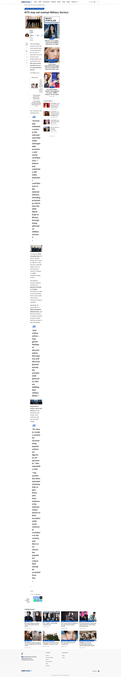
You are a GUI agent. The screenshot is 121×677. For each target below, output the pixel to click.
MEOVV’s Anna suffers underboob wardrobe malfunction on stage (52, 42)
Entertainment (65, 640)
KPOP (38, 8)
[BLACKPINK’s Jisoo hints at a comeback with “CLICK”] (46, 122)
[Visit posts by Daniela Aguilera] (27, 35)
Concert (27, 8)
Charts (48, 640)
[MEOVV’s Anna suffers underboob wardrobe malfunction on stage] (51, 31)
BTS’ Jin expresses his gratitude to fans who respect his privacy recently (69, 625)
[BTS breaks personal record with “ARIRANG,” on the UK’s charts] (51, 636)
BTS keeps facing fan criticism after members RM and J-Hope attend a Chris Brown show (87, 625)
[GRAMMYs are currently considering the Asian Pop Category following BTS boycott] (87, 636)
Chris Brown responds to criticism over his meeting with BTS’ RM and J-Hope (33, 644)
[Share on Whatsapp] (40, 35)
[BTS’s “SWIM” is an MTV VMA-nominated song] (51, 616)
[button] (78, 2)
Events (33, 8)
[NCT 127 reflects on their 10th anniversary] (46, 129)
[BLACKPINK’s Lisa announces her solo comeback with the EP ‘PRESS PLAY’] (46, 113)
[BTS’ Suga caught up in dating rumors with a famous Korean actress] (33, 616)
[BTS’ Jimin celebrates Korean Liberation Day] (69, 636)
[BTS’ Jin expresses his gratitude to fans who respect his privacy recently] (69, 616)
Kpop (39, 594)
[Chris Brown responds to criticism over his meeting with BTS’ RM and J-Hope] (33, 636)
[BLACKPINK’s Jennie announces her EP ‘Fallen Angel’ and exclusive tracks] (46, 105)
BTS (36, 594)
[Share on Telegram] (42, 35)
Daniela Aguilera (31, 31)
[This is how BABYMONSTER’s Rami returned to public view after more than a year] (51, 55)
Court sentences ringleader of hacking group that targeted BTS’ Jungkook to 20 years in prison (36, 103)
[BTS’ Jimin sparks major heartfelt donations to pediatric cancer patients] (34, 86)
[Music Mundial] (26, 2)
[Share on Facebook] (36, 35)
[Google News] (99, 671)
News (42, 8)
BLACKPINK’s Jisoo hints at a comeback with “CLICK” (55, 121)
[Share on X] (38, 35)
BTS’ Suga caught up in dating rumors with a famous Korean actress (32, 625)
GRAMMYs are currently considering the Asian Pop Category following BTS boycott (87, 644)
